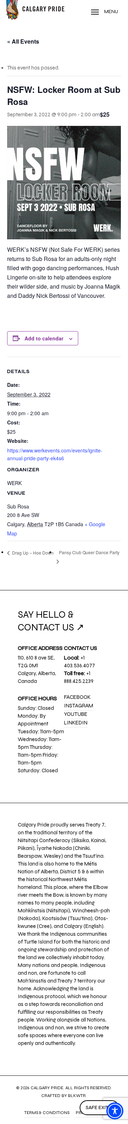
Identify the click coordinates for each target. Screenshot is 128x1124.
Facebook (77, 697)
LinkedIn (75, 722)
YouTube (75, 714)
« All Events (23, 41)
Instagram (78, 705)
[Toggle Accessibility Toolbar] (115, 1111)
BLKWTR (77, 1095)
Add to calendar (44, 338)
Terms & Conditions (46, 1112)
